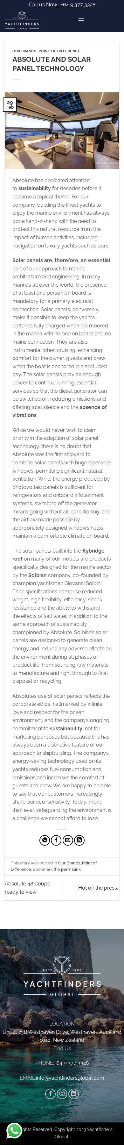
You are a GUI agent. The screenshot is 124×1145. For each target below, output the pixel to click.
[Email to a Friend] (68, 840)
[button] (81, 20)
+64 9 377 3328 (77, 5)
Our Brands (24, 51)
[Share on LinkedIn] (79, 840)
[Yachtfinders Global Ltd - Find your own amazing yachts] (24, 21)
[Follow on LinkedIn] (73, 1094)
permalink (71, 869)
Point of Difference (59, 51)
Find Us (62, 1048)
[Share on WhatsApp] (44, 840)
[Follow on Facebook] (50, 1094)
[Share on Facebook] (56, 840)
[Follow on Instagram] (62, 1094)
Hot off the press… (98, 888)
